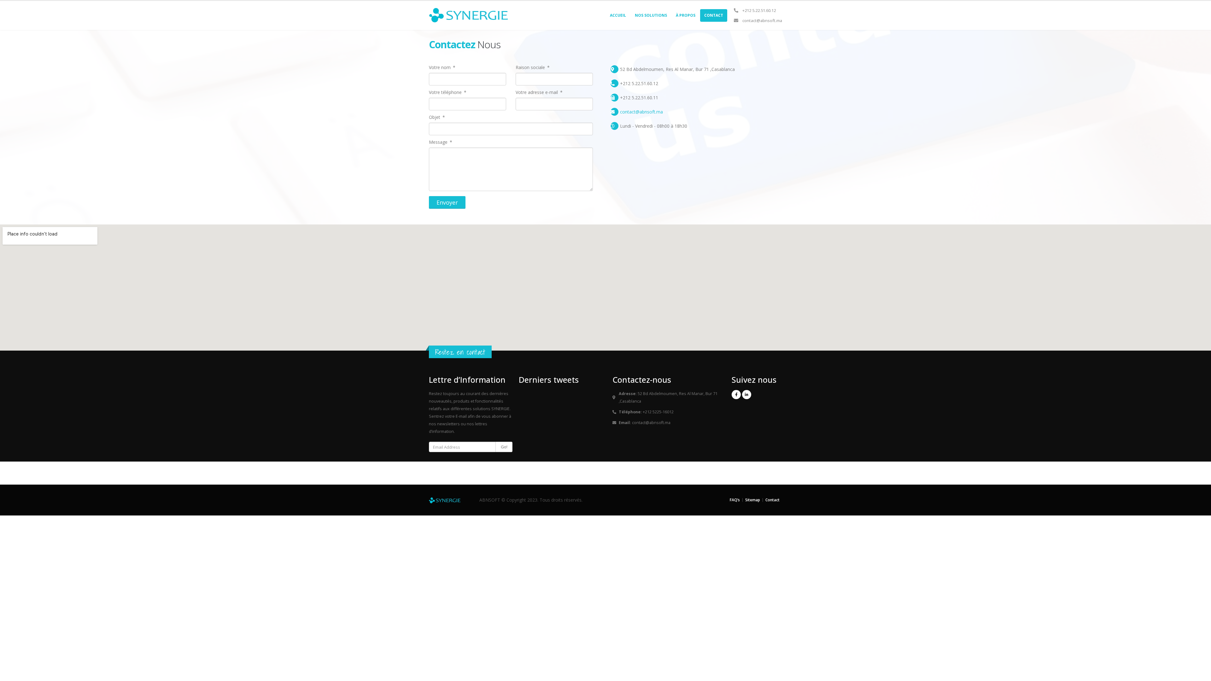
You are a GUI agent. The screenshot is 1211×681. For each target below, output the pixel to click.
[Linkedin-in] (746, 394)
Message (439, 142)
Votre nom (440, 67)
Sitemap (752, 500)
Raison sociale (531, 67)
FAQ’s (735, 500)
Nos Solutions (651, 15)
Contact (713, 15)
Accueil (618, 15)
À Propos (685, 15)
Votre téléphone (446, 92)
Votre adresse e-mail (537, 92)
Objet (435, 117)
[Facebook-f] (736, 394)
